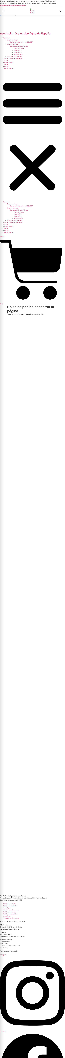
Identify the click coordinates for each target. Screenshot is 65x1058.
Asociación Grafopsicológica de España (25, 33)
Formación (6, 38)
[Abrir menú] (3, 11)
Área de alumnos (8, 68)
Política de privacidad (10, 906)
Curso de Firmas (19, 48)
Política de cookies (9, 904)
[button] (32, 135)
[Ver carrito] (60, 11)
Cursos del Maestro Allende (19, 46)
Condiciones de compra (11, 910)
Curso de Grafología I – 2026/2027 (21, 42)
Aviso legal (6, 908)
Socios (5, 60)
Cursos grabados (12, 44)
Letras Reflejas (18, 54)
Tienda (5, 64)
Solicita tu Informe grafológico (13, 58)
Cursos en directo (12, 40)
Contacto (6, 66)
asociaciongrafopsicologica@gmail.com (13, 5)
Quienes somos (8, 62)
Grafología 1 (17, 50)
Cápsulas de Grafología (14, 56)
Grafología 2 (18, 52)
